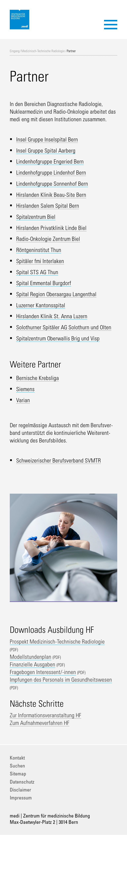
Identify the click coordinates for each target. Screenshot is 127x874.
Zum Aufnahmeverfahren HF (39, 722)
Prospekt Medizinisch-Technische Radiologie (57, 641)
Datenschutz (22, 782)
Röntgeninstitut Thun (38, 249)
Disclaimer (20, 790)
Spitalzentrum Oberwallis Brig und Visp (58, 338)
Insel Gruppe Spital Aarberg (45, 150)
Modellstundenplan (30, 656)
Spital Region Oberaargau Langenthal (56, 294)
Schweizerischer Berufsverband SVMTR (58, 460)
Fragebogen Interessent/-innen (43, 671)
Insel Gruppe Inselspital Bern (47, 139)
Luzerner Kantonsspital (40, 305)
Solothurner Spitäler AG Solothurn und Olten (63, 327)
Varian (23, 400)
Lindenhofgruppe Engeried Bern (50, 161)
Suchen (17, 766)
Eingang (15, 51)
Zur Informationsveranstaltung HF (45, 715)
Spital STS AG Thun (37, 272)
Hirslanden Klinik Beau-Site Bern (51, 194)
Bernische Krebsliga (37, 377)
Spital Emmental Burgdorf (43, 282)
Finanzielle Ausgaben (32, 664)
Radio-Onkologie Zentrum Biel (48, 238)
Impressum (21, 797)
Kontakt (17, 758)
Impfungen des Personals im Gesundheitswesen (61, 679)
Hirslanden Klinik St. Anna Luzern (51, 316)
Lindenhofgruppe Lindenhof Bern (51, 172)
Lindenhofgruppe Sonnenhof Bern (52, 183)
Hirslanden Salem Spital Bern (47, 205)
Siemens (25, 388)
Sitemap (18, 773)
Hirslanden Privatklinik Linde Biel (51, 227)
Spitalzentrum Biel (35, 216)
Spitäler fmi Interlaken (40, 260)
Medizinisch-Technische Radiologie (43, 51)
